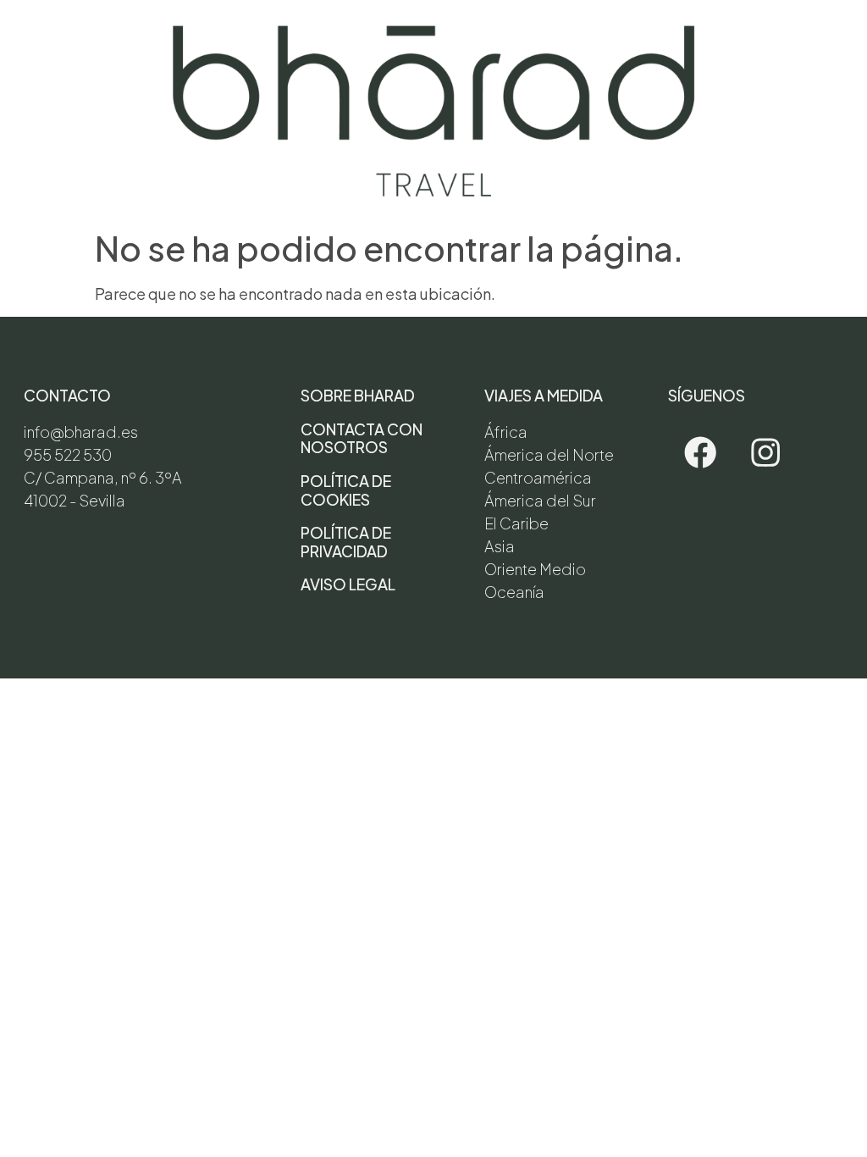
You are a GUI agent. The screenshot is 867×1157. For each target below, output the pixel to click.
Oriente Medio (535, 568)
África (505, 431)
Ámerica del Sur (540, 500)
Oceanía (514, 591)
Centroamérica (538, 477)
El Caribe (516, 523)
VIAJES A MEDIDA (543, 395)
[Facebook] (700, 452)
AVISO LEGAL (348, 584)
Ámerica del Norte (549, 454)
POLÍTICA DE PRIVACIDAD (346, 542)
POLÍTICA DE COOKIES (346, 490)
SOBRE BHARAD (358, 395)
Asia (499, 546)
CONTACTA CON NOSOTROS (361, 438)
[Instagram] (765, 452)
